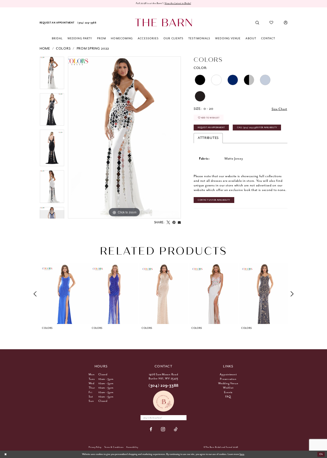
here (242, 454)
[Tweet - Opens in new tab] (168, 222)
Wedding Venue (228, 383)
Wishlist (228, 387)
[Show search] (257, 23)
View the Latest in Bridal (178, 3)
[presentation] (64, 293)
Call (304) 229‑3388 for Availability (257, 127)
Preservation (228, 379)
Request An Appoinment (211, 127)
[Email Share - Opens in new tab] (179, 222)
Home (45, 49)
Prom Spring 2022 (93, 49)
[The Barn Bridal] (163, 22)
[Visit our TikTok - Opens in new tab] (176, 429)
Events (228, 392)
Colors (63, 49)
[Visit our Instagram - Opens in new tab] (163, 429)
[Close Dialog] (5, 454)
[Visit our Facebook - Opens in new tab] (151, 429)
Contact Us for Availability (214, 200)
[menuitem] (57, 22)
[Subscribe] (182, 417)
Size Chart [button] (279, 109)
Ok (321, 454)
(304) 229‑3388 (163, 385)
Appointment (228, 374)
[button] (285, 23)
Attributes (208, 138)
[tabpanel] (52, 74)
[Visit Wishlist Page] (271, 23)
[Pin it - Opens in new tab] (174, 222)
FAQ (228, 396)
